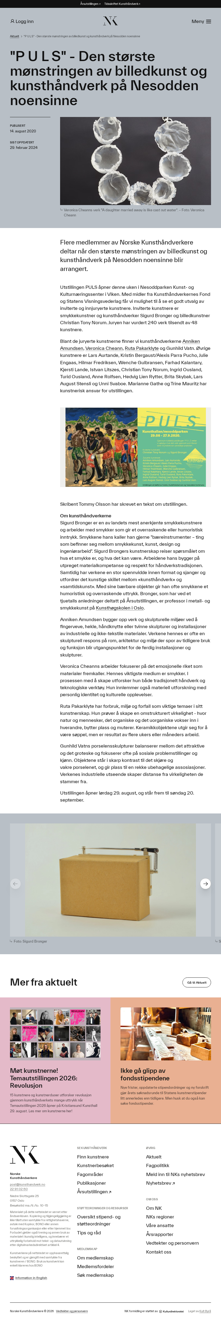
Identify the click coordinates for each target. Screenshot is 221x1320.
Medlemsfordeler (95, 1266)
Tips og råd (89, 1232)
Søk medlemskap (95, 1275)
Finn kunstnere (93, 1156)
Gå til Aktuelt (196, 982)
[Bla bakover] (15, 883)
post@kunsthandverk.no (27, 1184)
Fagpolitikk (157, 1165)
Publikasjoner (91, 1182)
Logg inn (25, 21)
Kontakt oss (158, 1251)
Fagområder (90, 1174)
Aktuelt (14, 36)
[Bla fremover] (205, 883)
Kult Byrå (205, 1311)
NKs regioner (160, 1216)
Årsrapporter (159, 1234)
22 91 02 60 (19, 1189)
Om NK (154, 1208)
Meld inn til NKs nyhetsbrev (175, 1174)
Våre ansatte (160, 1225)
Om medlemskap (95, 1257)
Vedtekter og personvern (172, 1242)
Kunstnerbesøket (95, 1165)
